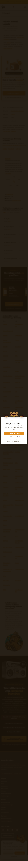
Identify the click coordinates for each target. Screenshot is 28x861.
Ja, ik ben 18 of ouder (14, 433)
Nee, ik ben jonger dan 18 (14, 436)
